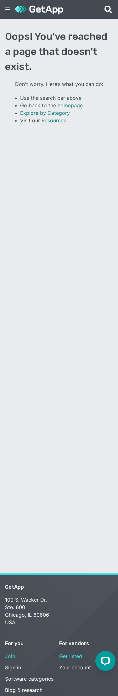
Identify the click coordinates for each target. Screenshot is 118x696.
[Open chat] (105, 661)
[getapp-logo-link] (38, 9)
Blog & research (23, 690)
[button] (7, 9)
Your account (75, 667)
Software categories (29, 679)
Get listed (70, 656)
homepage (70, 105)
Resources (54, 120)
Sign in (13, 667)
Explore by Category (45, 113)
